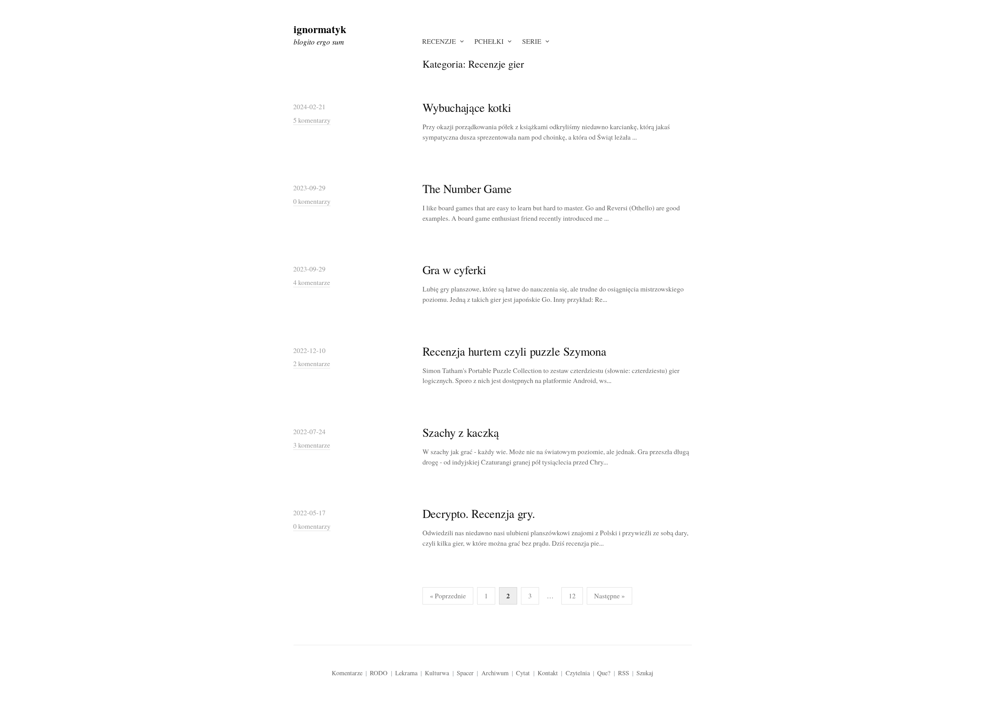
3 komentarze (311, 445)
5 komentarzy (312, 120)
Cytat (523, 672)
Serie (531, 41)
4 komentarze (311, 282)
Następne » (609, 595)
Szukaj (644, 672)
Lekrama (406, 672)
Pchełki (489, 41)
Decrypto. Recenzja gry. (478, 513)
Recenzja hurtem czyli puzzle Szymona (514, 351)
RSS (623, 672)
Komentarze (347, 672)
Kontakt (548, 672)
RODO (378, 672)
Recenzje (439, 41)
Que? (603, 672)
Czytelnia (578, 672)
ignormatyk (320, 29)
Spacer (465, 672)
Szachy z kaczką (460, 432)
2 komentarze (311, 363)
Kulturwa (437, 672)
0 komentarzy (312, 201)
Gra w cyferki (454, 270)
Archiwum (495, 672)
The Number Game (467, 188)
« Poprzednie (448, 595)
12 (572, 595)
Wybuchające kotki (466, 107)
